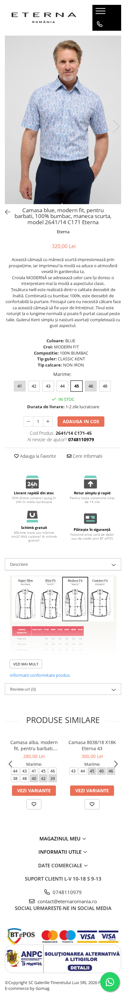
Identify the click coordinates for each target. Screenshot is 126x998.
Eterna (63, 232)
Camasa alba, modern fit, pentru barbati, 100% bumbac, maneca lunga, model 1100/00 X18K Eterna (34, 745)
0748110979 (66, 892)
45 (76, 386)
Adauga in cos (81, 421)
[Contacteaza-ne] (99, 24)
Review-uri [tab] (23, 689)
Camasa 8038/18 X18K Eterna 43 (92, 745)
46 (91, 386)
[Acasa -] (44, 18)
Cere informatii (86, 456)
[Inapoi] (5, 212)
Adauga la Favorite (37, 456)
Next (116, 126)
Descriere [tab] (19, 564)
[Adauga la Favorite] (33, 804)
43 (48, 386)
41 (19, 386)
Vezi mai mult (25, 664)
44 (62, 386)
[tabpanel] (63, 120)
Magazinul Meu (60, 838)
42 (34, 386)
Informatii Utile (60, 852)
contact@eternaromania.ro (66, 901)
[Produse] (101, 13)
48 (105, 386)
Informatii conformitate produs (40, 675)
